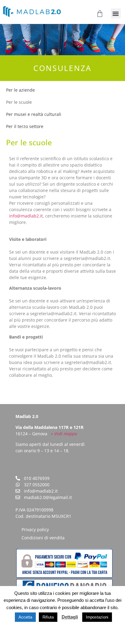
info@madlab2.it (26, 216)
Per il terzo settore (24, 126)
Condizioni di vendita (43, 538)
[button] (116, 13)
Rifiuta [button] (48, 617)
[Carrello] (100, 13)
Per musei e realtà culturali (33, 114)
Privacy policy (35, 529)
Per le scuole (19, 102)
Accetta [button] (25, 617)
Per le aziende (20, 90)
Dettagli (70, 616)
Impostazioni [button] (97, 617)
